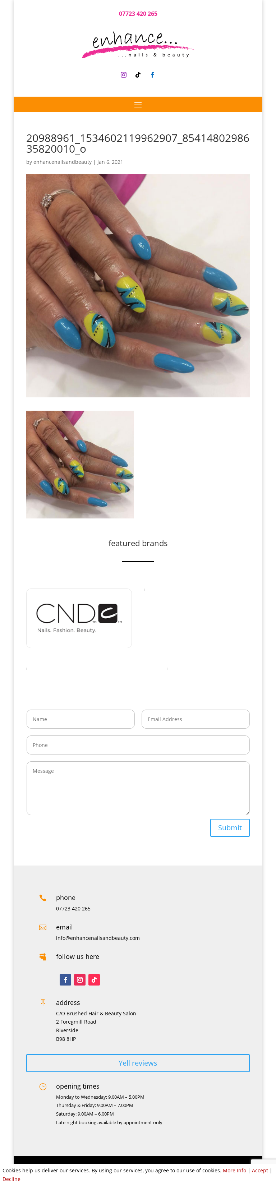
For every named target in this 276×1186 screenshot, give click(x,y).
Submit (230, 827)
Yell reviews (138, 1063)
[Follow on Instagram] (123, 74)
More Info (234, 1170)
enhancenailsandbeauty (62, 161)
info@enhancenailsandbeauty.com (98, 938)
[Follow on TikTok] (138, 74)
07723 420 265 (138, 14)
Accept (260, 1170)
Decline (11, 1179)
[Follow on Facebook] (152, 74)
